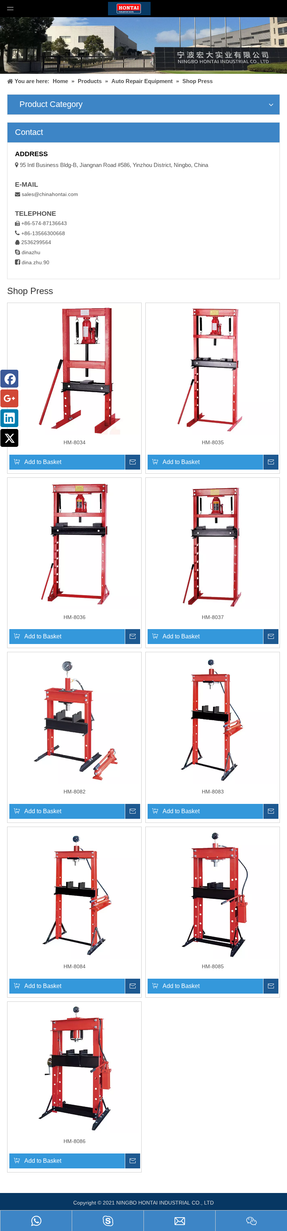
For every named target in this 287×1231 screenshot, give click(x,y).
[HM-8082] (74, 719)
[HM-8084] (74, 893)
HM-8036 (75, 617)
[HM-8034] (74, 369)
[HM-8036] (74, 544)
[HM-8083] (213, 719)
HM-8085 (213, 966)
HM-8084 (75, 966)
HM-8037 (213, 617)
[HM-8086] (74, 1068)
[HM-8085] (213, 893)
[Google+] (9, 398)
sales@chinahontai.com (50, 194)
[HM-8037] (213, 544)
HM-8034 (75, 442)
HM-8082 (75, 792)
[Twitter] (9, 438)
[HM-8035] (213, 369)
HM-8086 (75, 1141)
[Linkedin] (9, 418)
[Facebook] (9, 379)
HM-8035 (213, 442)
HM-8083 (213, 792)
